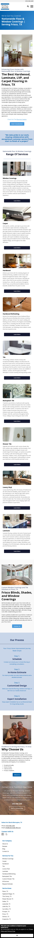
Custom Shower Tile (8, 879)
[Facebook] (3, 834)
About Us (5, 843)
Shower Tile (7, 444)
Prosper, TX (5, 911)
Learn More (17, 200)
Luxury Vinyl (7, 487)
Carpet (5, 223)
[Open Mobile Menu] (31, 6)
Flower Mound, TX (7, 899)
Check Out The (17, 119)
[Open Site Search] (28, 6)
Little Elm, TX (6, 906)
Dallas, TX (5, 901)
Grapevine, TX (6, 919)
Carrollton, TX (6, 909)
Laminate (6, 531)
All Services (5, 881)
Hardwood (7, 270)
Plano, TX (5, 891)
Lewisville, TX (6, 904)
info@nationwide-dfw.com (13, 828)
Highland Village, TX (8, 893)
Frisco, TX (5, 914)
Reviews (4, 846)
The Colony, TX (6, 896)
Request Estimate (7, 884)
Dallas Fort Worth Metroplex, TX (12, 822)
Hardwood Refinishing (11, 314)
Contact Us (5, 851)
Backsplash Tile (8, 401)
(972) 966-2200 (29, 1)
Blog (3, 848)
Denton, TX (5, 916)
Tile (4, 357)
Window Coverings (10, 178)
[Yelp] (6, 834)
